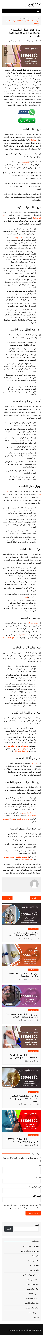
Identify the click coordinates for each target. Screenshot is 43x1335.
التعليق (38, 1165)
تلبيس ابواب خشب (22, 857)
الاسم (38, 1177)
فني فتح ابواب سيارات (21, 751)
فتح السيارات (20, 749)
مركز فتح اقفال (13, 41)
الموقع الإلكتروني (35, 1196)
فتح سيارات (25, 746)
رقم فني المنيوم (33, 1260)
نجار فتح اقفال (18, 237)
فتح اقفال (33, 140)
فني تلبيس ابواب (26, 859)
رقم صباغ (35, 1256)
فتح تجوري (22, 635)
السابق (34, 898)
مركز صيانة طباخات (32, 1303)
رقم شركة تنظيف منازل (30, 1246)
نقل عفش (35, 1317)
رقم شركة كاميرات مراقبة (30, 1251)
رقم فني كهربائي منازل (31, 1275)
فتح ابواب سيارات (11, 746)
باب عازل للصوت (9, 819)
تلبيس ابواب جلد (9, 857)
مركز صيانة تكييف (33, 1289)
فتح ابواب (25, 162)
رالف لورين (34, 3)
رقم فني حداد (34, 1265)
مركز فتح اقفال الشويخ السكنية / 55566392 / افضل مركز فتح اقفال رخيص (23, 1098)
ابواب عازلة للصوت (23, 819)
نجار (26, 597)
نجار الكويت (34, 763)
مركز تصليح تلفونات (32, 1284)
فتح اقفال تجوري (8, 638)
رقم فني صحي (34, 1270)
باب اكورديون (31, 815)
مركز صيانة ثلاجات (32, 1294)
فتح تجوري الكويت (32, 623)
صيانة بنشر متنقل (33, 1279)
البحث (37, 1225)
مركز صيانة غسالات (32, 1308)
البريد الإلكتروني (35, 1187)
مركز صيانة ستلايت (32, 1298)
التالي (8, 898)
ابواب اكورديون (27, 813)
